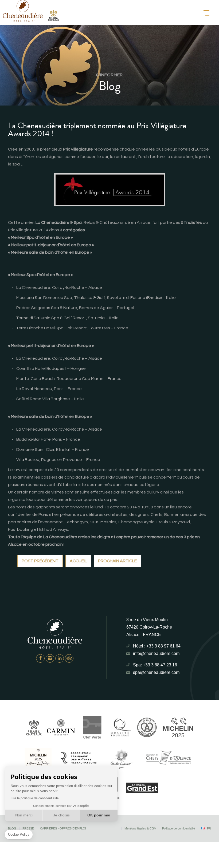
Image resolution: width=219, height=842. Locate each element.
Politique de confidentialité (178, 828)
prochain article (117, 561)
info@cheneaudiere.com (156, 653)
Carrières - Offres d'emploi (63, 828)
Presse (28, 828)
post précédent (40, 561)
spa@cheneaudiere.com (156, 672)
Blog (12, 828)
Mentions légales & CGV (140, 828)
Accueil (78, 561)
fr (209, 828)
